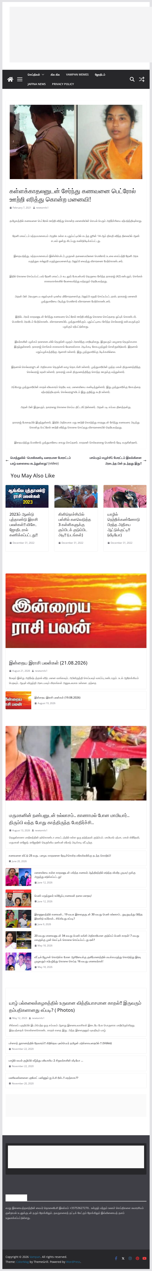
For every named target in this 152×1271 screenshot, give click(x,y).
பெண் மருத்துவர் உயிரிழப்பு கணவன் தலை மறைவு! (63, 895)
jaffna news (37, 84)
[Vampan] (10, 79)
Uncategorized (19, 994)
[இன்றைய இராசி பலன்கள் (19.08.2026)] (18, 700)
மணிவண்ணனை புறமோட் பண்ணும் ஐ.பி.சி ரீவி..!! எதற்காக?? (43, 1078)
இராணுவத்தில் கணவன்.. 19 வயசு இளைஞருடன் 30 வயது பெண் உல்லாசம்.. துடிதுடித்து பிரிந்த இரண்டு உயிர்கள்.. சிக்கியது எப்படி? (88, 916)
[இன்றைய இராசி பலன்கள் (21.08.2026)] (76, 610)
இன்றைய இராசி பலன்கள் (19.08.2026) (57, 697)
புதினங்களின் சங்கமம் (20, 181)
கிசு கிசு (55, 74)
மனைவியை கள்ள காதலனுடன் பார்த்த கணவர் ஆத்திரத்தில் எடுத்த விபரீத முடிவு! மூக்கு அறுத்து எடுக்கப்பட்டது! (85, 875)
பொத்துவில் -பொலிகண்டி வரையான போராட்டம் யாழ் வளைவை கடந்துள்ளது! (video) (40, 460)
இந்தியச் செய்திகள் (19, 806)
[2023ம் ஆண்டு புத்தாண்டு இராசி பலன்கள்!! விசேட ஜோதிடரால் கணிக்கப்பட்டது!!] (27, 488)
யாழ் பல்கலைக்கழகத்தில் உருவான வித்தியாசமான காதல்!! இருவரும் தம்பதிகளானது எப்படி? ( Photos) (75, 1006)
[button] (42, 74)
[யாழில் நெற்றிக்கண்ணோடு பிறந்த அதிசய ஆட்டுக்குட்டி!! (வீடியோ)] (125, 488)
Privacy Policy (63, 84)
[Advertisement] (81, 34)
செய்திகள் (34, 74)
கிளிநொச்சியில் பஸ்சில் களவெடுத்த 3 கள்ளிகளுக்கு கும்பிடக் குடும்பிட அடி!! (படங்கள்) (74, 524)
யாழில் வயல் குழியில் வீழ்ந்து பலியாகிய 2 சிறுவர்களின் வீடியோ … (46, 1060)
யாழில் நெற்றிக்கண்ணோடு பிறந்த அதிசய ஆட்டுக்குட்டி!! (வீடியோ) (123, 524)
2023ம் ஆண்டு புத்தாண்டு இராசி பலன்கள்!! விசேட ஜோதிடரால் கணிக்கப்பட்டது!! (24, 524)
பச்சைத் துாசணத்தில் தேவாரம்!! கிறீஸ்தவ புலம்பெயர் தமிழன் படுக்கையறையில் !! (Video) (60, 1043)
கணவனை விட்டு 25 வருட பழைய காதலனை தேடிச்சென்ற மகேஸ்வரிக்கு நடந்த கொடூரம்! (60, 855)
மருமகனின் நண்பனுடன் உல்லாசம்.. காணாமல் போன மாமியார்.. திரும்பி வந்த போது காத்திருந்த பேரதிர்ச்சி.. (69, 819)
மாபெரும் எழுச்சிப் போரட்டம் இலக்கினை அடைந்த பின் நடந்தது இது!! (116, 460)
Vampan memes (77, 74)
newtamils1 (42, 207)
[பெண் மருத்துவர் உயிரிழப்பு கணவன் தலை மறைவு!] (18, 898)
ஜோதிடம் (100, 74)
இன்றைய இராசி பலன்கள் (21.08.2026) (48, 662)
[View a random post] (141, 79)
